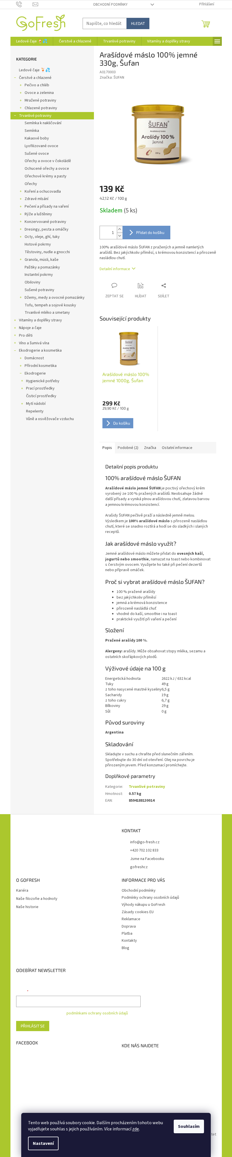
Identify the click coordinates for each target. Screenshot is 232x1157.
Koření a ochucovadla (43, 191)
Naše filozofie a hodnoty (36, 899)
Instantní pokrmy (39, 275)
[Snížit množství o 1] (120, 236)
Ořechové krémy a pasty (45, 176)
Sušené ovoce (37, 153)
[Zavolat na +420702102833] (24, 4)
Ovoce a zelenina (39, 93)
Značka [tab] (150, 448)
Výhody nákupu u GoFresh (143, 904)
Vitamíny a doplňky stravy (40, 320)
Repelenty (35, 411)
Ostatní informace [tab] (177, 448)
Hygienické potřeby (42, 381)
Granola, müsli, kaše (42, 260)
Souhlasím (189, 1126)
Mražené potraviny (40, 100)
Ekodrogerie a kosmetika (40, 350)
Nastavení (43, 1143)
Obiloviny (32, 282)
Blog (125, 948)
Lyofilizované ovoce (41, 146)
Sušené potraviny (39, 290)
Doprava (129, 926)
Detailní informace (115, 269)
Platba (127, 933)
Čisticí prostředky (41, 396)
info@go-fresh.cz (145, 842)
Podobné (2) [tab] (128, 448)
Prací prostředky (40, 388)
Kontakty (129, 940)
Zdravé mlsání (36, 199)
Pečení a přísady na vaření (47, 206)
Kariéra (22, 890)
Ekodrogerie (35, 373)
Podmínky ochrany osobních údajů (150, 897)
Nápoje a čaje (30, 328)
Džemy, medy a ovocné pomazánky (55, 297)
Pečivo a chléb (37, 85)
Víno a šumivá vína (34, 343)
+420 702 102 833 (144, 850)
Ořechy (31, 184)
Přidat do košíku (150, 232)
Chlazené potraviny (41, 108)
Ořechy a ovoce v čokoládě (48, 161)
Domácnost (34, 358)
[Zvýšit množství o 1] (120, 229)
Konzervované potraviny (45, 222)
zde (135, 1129)
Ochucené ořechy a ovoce (47, 168)
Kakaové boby (37, 138)
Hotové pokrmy (38, 244)
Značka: (112, 77)
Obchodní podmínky (110, 4)
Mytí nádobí (36, 404)
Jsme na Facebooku (147, 859)
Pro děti (26, 335)
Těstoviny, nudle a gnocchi (47, 252)
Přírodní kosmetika (41, 366)
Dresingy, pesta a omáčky (46, 229)
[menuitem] (31, 41)
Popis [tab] (107, 448)
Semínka (32, 131)
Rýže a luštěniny (38, 214)
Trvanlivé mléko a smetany (47, 312)
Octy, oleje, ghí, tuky (42, 237)
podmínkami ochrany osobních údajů (97, 1013)
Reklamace (131, 919)
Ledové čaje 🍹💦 (34, 70)
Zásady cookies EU (138, 912)
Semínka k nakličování (43, 123)
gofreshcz (139, 867)
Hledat (138, 23)
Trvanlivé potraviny (35, 116)
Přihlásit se (33, 1025)
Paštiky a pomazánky (42, 267)
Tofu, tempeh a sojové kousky (50, 305)
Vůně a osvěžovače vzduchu (50, 419)
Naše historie (27, 907)
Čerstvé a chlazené (35, 78)
